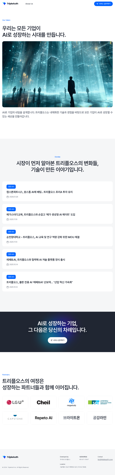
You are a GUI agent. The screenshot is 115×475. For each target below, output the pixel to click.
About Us (29, 3)
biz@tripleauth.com (105, 460)
